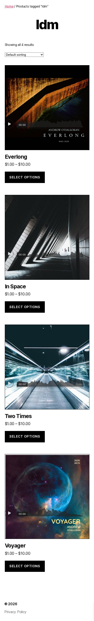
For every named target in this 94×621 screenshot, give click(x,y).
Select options (24, 177)
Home (9, 6)
